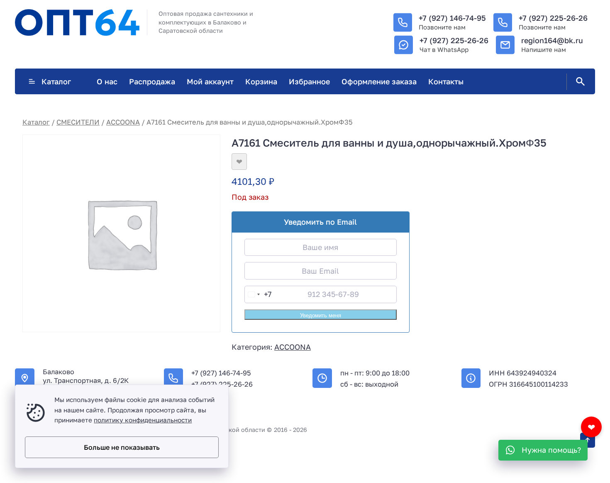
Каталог (56, 81)
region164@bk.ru (552, 40)
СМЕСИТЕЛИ (78, 122)
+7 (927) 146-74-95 (452, 17)
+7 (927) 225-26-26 (553, 17)
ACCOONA (123, 122)
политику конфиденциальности (143, 420)
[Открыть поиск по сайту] (578, 82)
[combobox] (258, 294)
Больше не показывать (122, 447)
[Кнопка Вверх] (587, 440)
